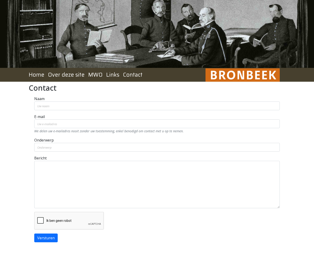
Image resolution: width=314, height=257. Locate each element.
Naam (39, 98)
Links (112, 74)
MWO (95, 74)
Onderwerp (44, 140)
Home (36, 74)
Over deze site (66, 74)
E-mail (39, 116)
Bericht (40, 158)
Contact (133, 74)
